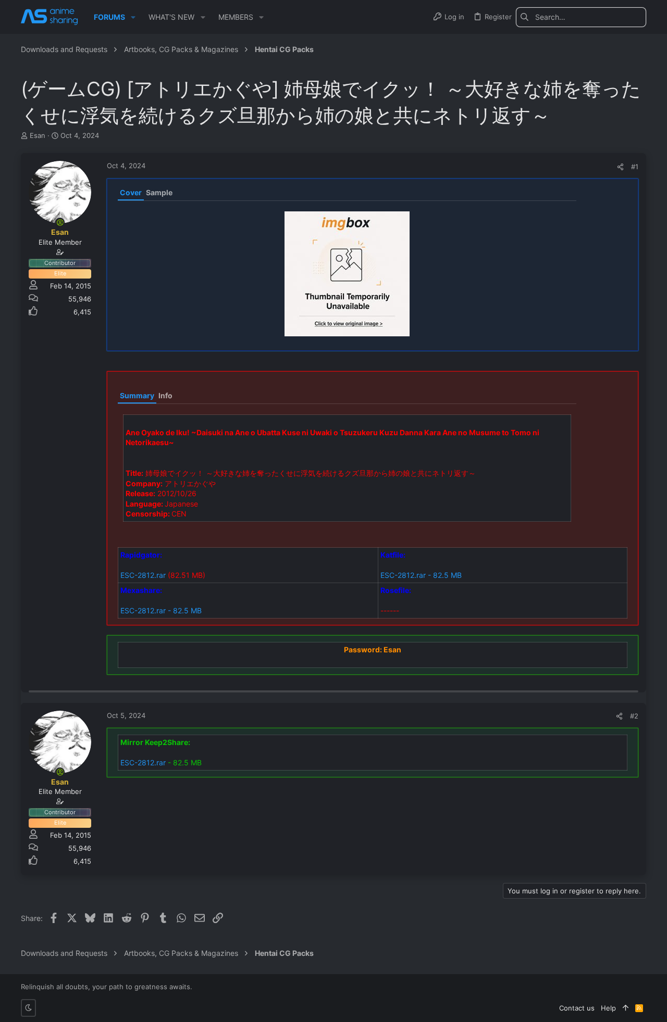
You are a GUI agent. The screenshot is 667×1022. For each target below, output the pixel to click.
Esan (37, 135)
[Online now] (60, 222)
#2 (634, 716)
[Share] (620, 167)
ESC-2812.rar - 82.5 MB (421, 575)
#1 (634, 166)
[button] (133, 17)
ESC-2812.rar (143, 575)
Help (608, 1008)
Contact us (577, 1008)
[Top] (625, 1008)
